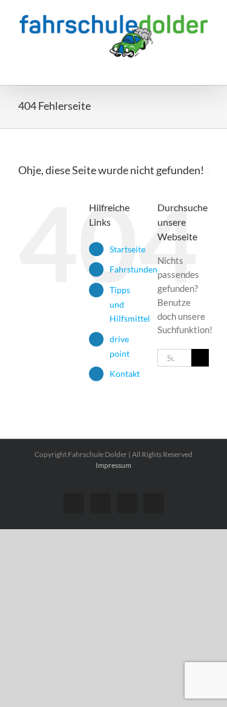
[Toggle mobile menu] (204, 66)
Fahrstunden (133, 269)
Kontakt (125, 373)
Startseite (127, 249)
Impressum (113, 465)
